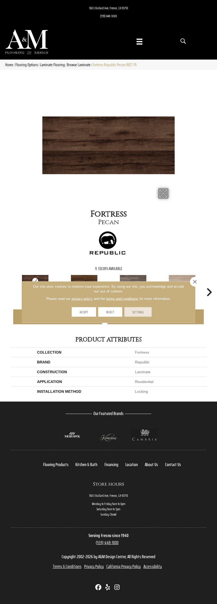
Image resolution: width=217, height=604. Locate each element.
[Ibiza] (181, 281)
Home (9, 64)
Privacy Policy (94, 566)
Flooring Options (26, 64)
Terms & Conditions (67, 566)
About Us (151, 464)
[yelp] (108, 587)
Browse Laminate (79, 64)
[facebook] (98, 587)
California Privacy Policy (123, 566)
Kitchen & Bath (86, 464)
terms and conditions (122, 299)
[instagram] (117, 587)
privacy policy (82, 299)
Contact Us (173, 464)
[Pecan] (35, 281)
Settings (138, 312)
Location (131, 464)
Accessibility (152, 566)
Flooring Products (56, 464)
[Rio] (132, 281)
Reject (110, 312)
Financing (111, 464)
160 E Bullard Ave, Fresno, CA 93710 (108, 8)
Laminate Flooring (52, 64)
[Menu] (139, 41)
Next (209, 284)
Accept (84, 312)
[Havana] (84, 281)
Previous (8, 284)
